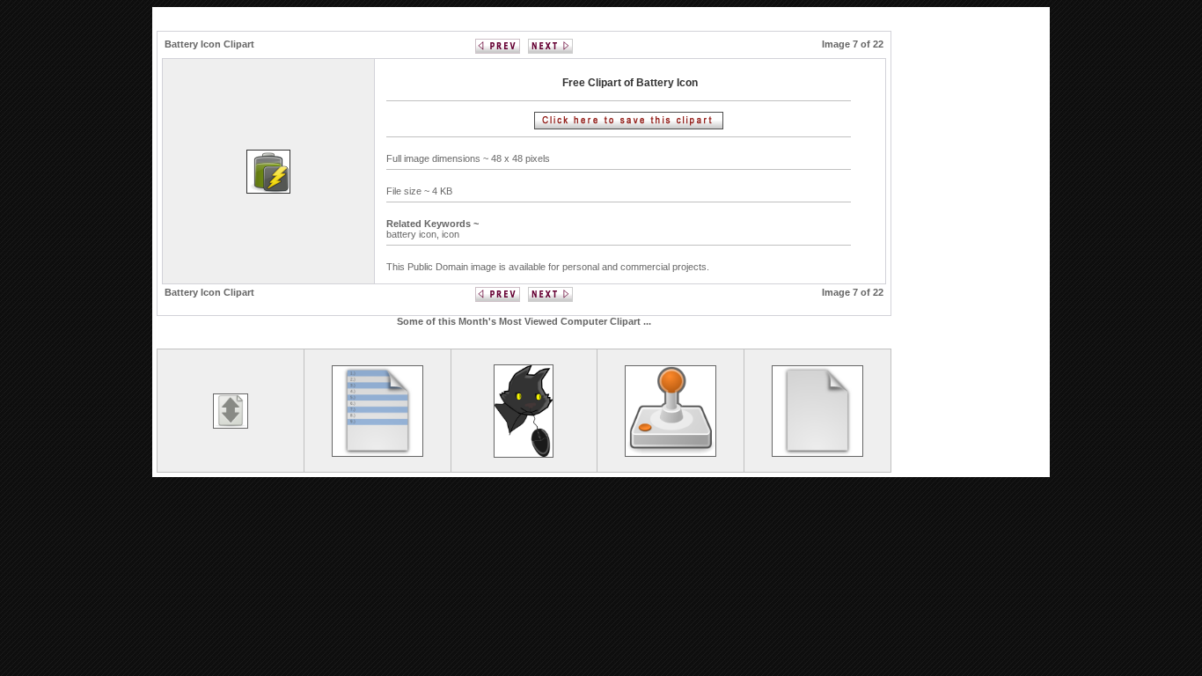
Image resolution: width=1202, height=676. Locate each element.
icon (450, 234)
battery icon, (414, 234)
